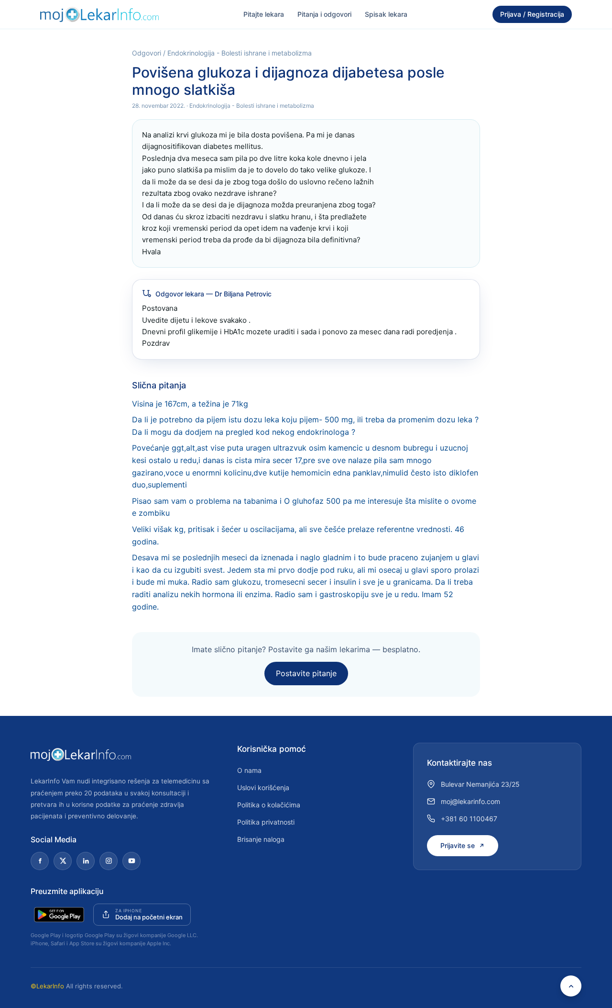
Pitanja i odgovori (324, 14)
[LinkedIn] (85, 861)
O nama (249, 770)
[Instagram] (108, 861)
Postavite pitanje (306, 673)
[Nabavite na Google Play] (59, 915)
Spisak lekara (386, 14)
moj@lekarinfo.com (470, 801)
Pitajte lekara (263, 14)
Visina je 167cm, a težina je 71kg (190, 403)
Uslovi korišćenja (263, 787)
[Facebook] (40, 861)
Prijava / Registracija (532, 14)
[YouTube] (131, 861)
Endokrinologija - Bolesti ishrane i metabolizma (239, 53)
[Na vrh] (570, 986)
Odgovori (146, 53)
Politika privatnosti (266, 822)
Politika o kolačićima (268, 805)
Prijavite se (457, 845)
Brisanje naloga (260, 839)
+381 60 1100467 (469, 819)
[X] (63, 861)
